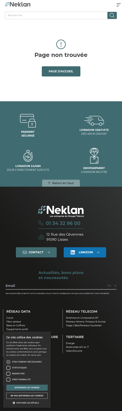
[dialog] (27, 370)
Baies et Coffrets (15, 325)
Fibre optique (13, 321)
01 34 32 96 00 (63, 223)
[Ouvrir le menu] (119, 5)
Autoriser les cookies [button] (26, 387)
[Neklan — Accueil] (17, 4)
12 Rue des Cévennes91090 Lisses (64, 237)
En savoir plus (34, 355)
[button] (27, 403)
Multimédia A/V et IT (77, 347)
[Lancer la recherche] (112, 15)
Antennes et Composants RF (82, 317)
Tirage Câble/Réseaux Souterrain (84, 325)
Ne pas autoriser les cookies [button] (27, 395)
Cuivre (9, 317)
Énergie (70, 343)
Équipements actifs (17, 329)
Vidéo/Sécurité (74, 350)
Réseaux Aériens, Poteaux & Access (85, 321)
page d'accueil (61, 71)
